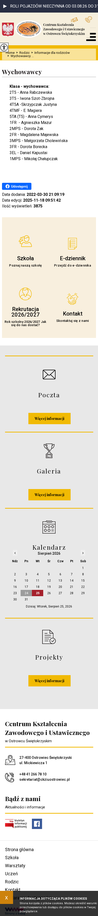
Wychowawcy (22, 72)
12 (49, 580)
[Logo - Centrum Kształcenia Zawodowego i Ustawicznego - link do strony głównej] (46, 29)
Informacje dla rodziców (50, 52)
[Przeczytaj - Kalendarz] (49, 526)
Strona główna (19, 849)
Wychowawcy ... (20, 56)
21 (71, 587)
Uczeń (11, 873)
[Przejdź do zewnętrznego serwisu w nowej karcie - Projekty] (49, 636)
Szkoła (12, 857)
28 (71, 593)
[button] (5, 6)
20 (60, 587)
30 (15, 599)
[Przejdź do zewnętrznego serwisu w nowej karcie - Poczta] (49, 374)
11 (37, 580)
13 (60, 580)
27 (60, 593)
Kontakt (12, 889)
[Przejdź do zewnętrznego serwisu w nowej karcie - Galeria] (49, 450)
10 (26, 580)
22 (83, 587)
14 (71, 580)
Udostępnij (19, 186)
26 (49, 593)
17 (26, 587)
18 (37, 587)
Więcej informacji (49, 418)
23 (15, 593)
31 (26, 599)
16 (15, 587)
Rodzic (23, 52)
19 (49, 587)
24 (26, 593)
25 (37, 593)
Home (10, 52)
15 (83, 580)
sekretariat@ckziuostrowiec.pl (78, 19)
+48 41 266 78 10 (90, 19)
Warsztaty (15, 865)
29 (83, 593)
